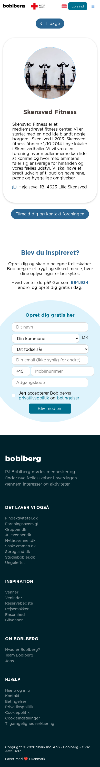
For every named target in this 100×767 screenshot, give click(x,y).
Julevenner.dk (18, 535)
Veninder (13, 598)
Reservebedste (19, 603)
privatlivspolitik (34, 398)
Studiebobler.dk (20, 557)
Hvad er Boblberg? (22, 649)
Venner (11, 592)
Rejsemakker (17, 609)
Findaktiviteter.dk (21, 518)
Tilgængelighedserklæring (29, 723)
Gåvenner (14, 620)
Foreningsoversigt (22, 524)
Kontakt (12, 695)
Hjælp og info (17, 690)
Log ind (78, 6)
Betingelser (15, 701)
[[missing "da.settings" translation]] (64, 6)
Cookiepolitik (17, 712)
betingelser (68, 398)
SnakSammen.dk (20, 546)
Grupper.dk (15, 529)
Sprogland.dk (17, 551)
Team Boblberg (19, 655)
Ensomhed (15, 614)
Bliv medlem (50, 408)
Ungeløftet (15, 562)
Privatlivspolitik (19, 707)
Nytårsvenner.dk (20, 540)
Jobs (9, 661)
